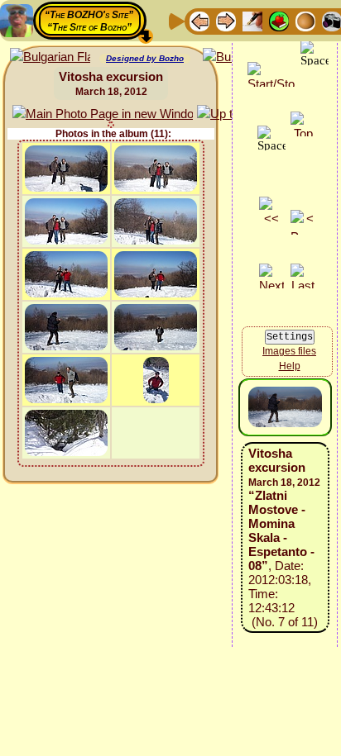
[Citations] (279, 20)
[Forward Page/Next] (226, 20)
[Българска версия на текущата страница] (50, 57)
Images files (289, 351)
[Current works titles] (305, 20)
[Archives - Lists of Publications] (252, 20)
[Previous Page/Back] (199, 20)
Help (289, 366)
